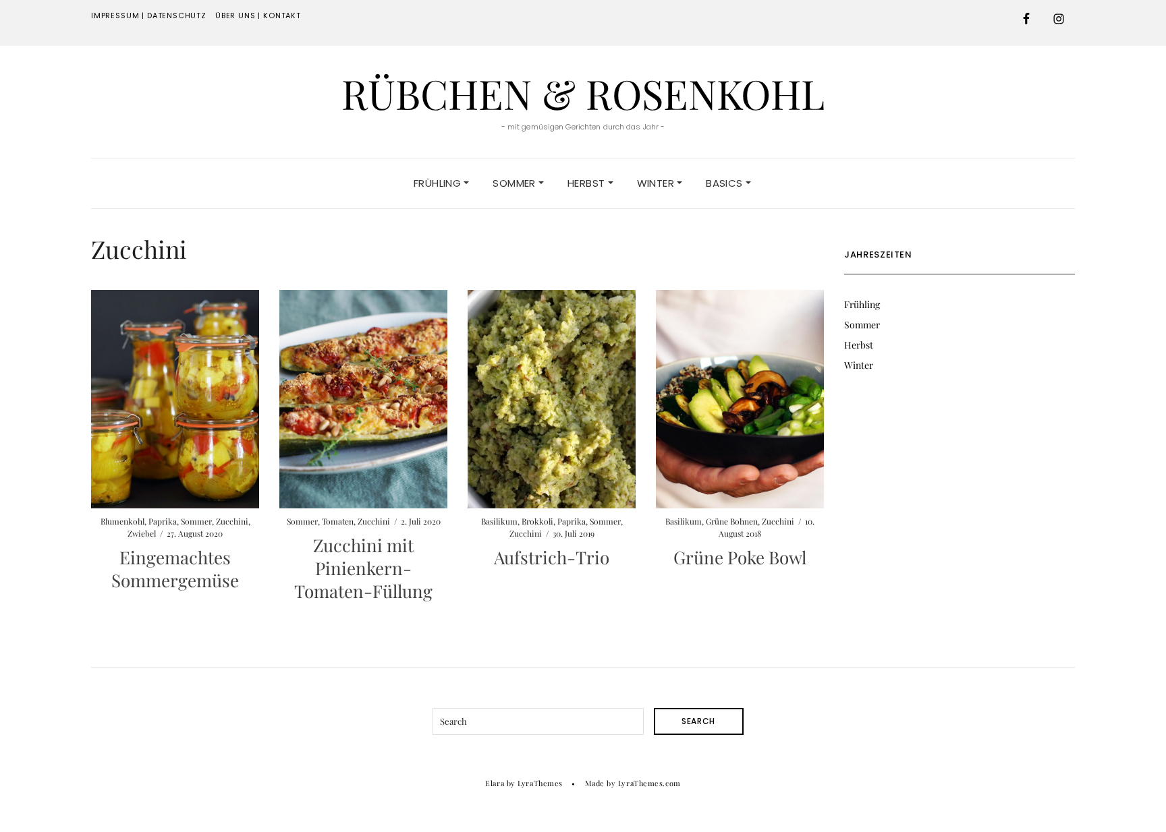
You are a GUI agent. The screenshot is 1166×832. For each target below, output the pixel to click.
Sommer (515, 183)
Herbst (587, 183)
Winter (657, 183)
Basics (726, 183)
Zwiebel (142, 533)
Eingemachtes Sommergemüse (175, 568)
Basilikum (499, 521)
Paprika (162, 521)
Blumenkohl (122, 521)
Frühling (439, 183)
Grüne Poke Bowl (739, 557)
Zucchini (232, 521)
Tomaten (338, 521)
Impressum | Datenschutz (148, 15)
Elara (494, 783)
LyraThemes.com (649, 783)
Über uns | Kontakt (258, 15)
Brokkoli (537, 521)
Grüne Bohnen (732, 521)
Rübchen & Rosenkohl (583, 93)
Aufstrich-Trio (551, 557)
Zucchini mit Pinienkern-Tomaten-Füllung (363, 568)
